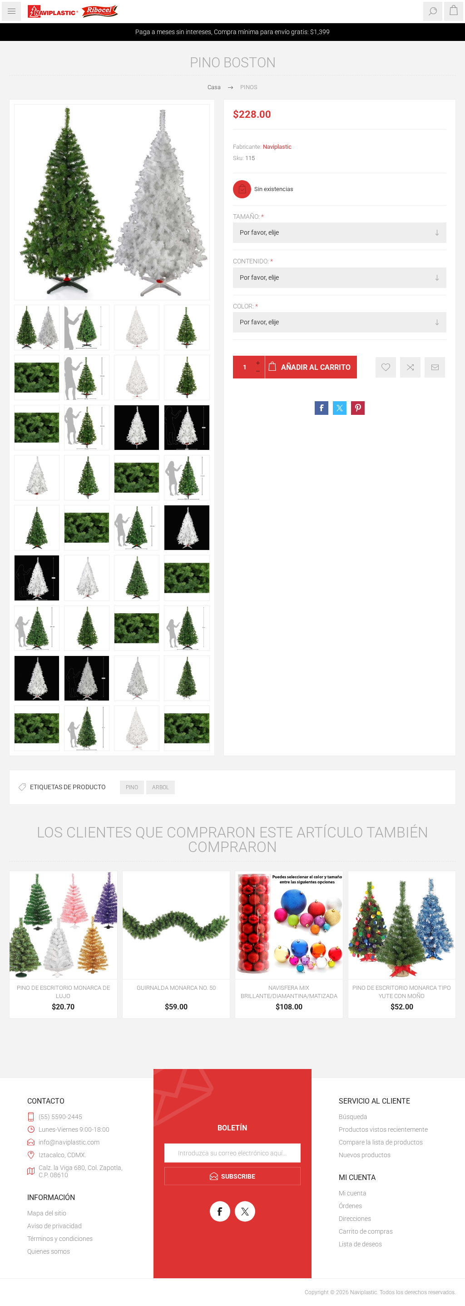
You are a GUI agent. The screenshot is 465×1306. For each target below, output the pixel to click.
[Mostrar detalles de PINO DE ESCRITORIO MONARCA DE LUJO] (63, 925)
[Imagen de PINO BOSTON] (36, 327)
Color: (244, 306)
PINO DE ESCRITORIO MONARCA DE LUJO (63, 991)
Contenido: (251, 261)
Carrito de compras (366, 1231)
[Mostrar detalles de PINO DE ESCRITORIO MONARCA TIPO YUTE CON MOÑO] (402, 925)
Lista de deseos (360, 1244)
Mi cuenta (352, 1193)
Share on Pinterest (358, 408)
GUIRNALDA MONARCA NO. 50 (176, 987)
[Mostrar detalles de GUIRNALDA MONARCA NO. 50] (176, 925)
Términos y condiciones (60, 1238)
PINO (132, 787)
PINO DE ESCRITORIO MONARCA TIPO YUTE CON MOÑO (401, 991)
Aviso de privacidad (54, 1226)
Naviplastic (277, 146)
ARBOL (160, 787)
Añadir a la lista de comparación (410, 367)
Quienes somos (48, 1251)
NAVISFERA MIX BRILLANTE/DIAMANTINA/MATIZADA (289, 991)
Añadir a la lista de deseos (386, 367)
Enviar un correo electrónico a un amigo (435, 367)
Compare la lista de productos (381, 1142)
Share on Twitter (339, 408)
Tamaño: (247, 216)
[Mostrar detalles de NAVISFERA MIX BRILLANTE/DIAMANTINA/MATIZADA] (289, 925)
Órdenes (350, 1206)
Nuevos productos (365, 1155)
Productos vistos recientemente (383, 1129)
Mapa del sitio (46, 1213)
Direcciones (355, 1218)
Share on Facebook (321, 408)
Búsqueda (353, 1116)
